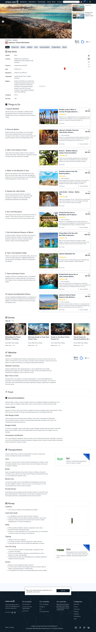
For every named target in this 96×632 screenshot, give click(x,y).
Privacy (12, 627)
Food (36, 47)
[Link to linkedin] (89, 628)
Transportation (56, 47)
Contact (59, 2)
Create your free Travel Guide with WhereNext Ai (44, 626)
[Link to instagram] (76, 628)
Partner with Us (26, 604)
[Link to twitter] (84, 628)
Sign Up (63, 590)
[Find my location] (89, 56)
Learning (76, 611)
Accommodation (44, 47)
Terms (6, 627)
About (53, 2)
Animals (76, 606)
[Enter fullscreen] (89, 59)
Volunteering (77, 616)
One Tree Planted (44, 611)
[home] (11, 2)
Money (64, 47)
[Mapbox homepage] (42, 86)
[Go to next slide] (69, 21)
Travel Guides (41, 2)
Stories (49, 2)
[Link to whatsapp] (12, 612)
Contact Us (25, 611)
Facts (7, 47)
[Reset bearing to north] (89, 67)
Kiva (40, 609)
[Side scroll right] (89, 330)
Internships (77, 609)
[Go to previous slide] (3, 21)
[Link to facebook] (80, 628)
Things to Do (14, 47)
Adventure (76, 604)
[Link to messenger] (15, 612)
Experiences (23, 2)
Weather (29, 47)
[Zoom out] (89, 64)
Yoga (75, 618)
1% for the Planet (43, 604)
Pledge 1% (42, 606)
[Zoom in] (89, 62)
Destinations (32, 2)
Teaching (76, 614)
